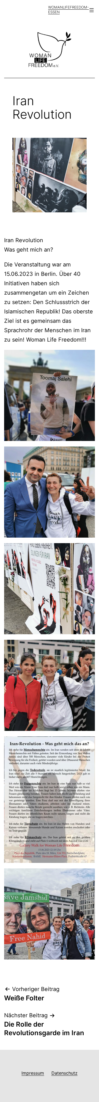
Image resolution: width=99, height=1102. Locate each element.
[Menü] (91, 10)
